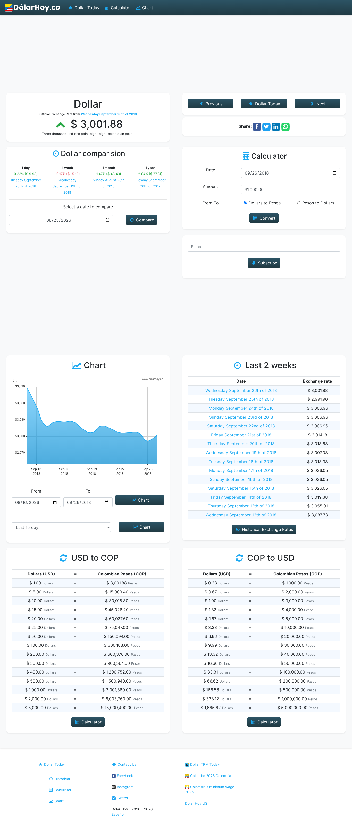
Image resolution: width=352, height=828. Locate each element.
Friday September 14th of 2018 (241, 497)
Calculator (120, 7)
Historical (61, 779)
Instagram (124, 787)
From (36, 491)
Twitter (122, 798)
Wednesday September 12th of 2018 (241, 515)
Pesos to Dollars (318, 202)
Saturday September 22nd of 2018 (241, 425)
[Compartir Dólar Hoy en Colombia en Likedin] (276, 126)
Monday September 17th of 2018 (241, 470)
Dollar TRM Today (204, 764)
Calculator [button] (91, 722)
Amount (210, 186)
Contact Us (126, 764)
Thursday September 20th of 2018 (241, 443)
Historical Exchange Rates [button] (267, 529)
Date (210, 170)
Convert (266, 218)
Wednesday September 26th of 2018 (241, 390)
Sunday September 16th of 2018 (241, 479)
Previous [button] (213, 103)
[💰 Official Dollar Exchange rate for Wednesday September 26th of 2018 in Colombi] (32, 7)
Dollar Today (86, 7)
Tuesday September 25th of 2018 (241, 399)
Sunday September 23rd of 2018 (241, 417)
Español (118, 814)
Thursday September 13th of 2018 (241, 505)
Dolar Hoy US (196, 803)
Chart (147, 7)
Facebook (124, 776)
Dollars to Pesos (265, 202)
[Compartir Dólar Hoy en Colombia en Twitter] (266, 126)
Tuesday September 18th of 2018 (241, 461)
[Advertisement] (176, 54)
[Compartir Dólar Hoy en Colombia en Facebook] (257, 126)
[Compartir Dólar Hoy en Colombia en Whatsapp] (285, 126)
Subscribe (267, 262)
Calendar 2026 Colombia (210, 776)
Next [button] (320, 103)
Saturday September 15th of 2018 (241, 488)
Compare (144, 219)
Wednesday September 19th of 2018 (67, 186)
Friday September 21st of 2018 (241, 434)
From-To (210, 202)
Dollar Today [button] (267, 103)
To (88, 491)
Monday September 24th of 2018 (241, 408)
